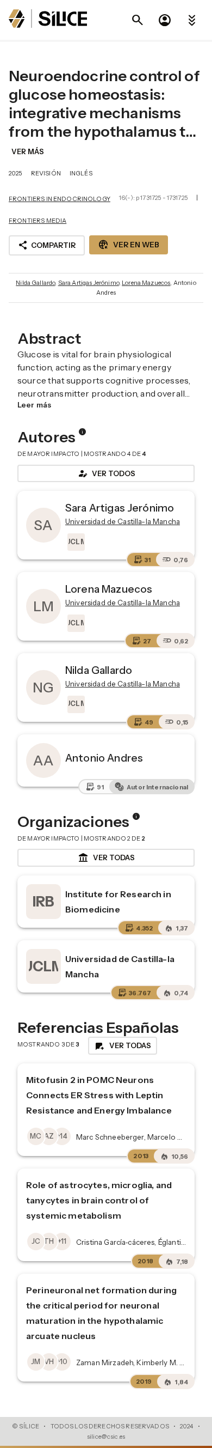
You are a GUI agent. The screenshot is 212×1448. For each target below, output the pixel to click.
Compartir (47, 245)
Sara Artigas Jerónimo (88, 283)
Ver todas (106, 858)
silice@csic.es (106, 1436)
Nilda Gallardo (35, 283)
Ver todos (106, 473)
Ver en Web (128, 244)
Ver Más (27, 151)
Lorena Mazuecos (146, 283)
